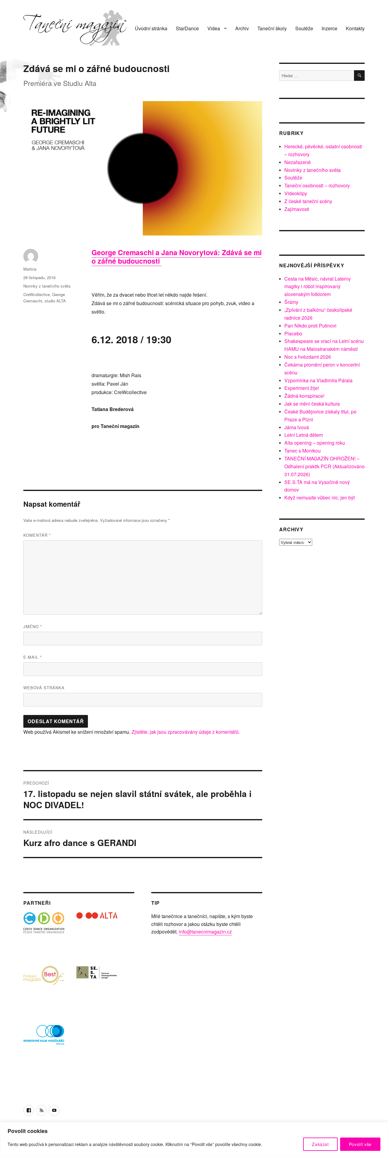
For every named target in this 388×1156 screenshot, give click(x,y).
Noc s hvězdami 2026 (307, 356)
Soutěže (304, 28)
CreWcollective (36, 294)
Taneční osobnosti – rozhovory (317, 185)
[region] (194, 1139)
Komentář (37, 535)
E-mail (32, 657)
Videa (213, 28)
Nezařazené (297, 162)
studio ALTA (55, 301)
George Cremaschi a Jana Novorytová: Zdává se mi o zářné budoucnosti (177, 256)
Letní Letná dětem (303, 434)
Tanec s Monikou (302, 450)
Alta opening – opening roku (314, 442)
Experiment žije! (301, 387)
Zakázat (320, 1144)
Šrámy (291, 301)
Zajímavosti (296, 209)
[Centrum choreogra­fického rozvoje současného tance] (96, 985)
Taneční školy (272, 28)
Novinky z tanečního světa (46, 286)
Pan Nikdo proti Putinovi (310, 325)
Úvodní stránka (151, 28)
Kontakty (355, 28)
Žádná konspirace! (304, 395)
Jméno (32, 626)
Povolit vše (360, 1144)
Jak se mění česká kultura (312, 403)
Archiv (242, 28)
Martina (29, 269)
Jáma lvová (296, 427)
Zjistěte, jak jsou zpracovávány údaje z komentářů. (186, 731)
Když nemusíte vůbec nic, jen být (319, 497)
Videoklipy (295, 193)
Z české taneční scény (308, 201)
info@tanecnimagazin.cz (205, 931)
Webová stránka (44, 687)
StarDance (187, 28)
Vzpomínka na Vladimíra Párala (318, 380)
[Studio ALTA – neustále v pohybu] (96, 932)
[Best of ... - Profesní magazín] (43, 985)
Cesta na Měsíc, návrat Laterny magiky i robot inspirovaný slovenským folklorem (317, 286)
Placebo (293, 333)
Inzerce (329, 28)
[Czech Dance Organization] (43, 932)
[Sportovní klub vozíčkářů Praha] (43, 1038)
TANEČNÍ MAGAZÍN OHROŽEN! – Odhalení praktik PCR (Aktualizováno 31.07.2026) (324, 466)
